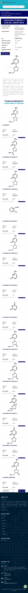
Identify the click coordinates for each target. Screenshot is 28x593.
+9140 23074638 (7, 579)
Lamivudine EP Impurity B (10, 189)
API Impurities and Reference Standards (10, 13)
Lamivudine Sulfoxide (9, 477)
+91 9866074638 (7, 574)
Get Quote (22, 490)
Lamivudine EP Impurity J (10, 445)
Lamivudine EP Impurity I (10, 413)
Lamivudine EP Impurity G (10, 349)
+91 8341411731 (7, 575)
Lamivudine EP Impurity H (10, 381)
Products (7, 12)
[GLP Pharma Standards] (8, 2)
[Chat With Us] (25, 586)
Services (3, 523)
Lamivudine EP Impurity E (10, 285)
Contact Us (4, 534)
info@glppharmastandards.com (10, 583)
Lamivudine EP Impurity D (10, 253)
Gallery (3, 528)
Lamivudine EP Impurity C (10, 221)
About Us (4, 520)
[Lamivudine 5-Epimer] (14, 64)
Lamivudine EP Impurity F (10, 317)
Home (2, 12)
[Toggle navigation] (26, 2)
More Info (5, 490)
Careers (3, 531)
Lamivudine (6, 125)
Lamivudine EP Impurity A (10, 157)
